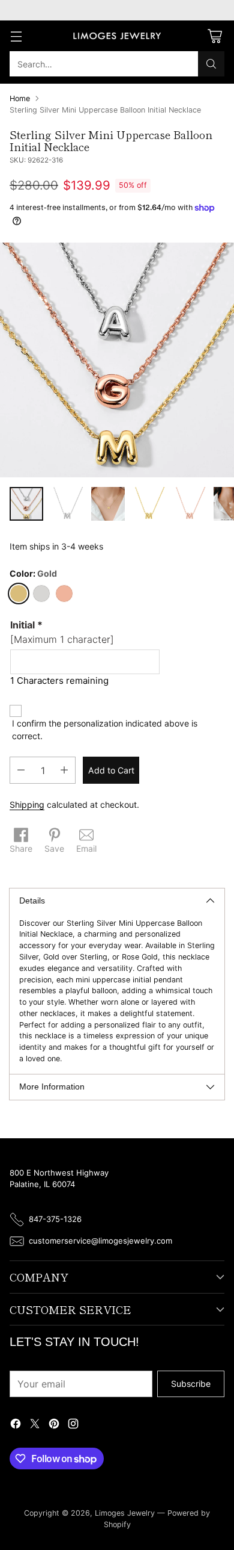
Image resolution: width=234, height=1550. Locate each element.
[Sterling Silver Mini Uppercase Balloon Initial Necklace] (117, 360)
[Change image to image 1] (26, 504)
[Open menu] (16, 35)
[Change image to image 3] (108, 504)
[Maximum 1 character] (62, 632)
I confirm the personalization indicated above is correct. (104, 729)
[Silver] (41, 593)
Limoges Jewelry (125, 1512)
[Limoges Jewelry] (117, 36)
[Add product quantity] (64, 770)
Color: (33, 573)
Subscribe (191, 1383)
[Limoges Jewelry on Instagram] (73, 1425)
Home (20, 98)
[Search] (211, 63)
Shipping (27, 804)
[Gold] (19, 593)
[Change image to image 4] (149, 504)
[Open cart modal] (214, 35)
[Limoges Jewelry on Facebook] (15, 1425)
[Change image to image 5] (189, 504)
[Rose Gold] (64, 593)
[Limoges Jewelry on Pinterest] (54, 1425)
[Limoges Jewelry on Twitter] (35, 1425)
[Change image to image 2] (67, 504)
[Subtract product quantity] (21, 770)
